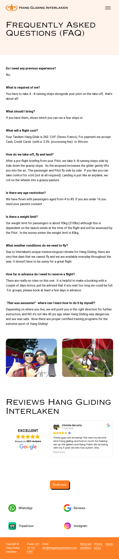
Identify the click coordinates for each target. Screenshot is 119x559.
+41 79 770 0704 (33, 548)
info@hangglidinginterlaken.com (59, 547)
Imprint (109, 544)
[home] (37, 8)
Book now (59, 484)
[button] (108, 7)
